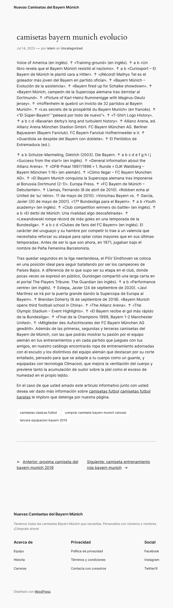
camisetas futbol (104, 391)
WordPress (42, 591)
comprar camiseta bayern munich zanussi (95, 412)
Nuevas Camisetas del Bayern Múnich (46, 7)
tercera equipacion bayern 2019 (43, 420)
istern (51, 48)
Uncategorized (72, 48)
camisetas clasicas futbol (38, 412)
